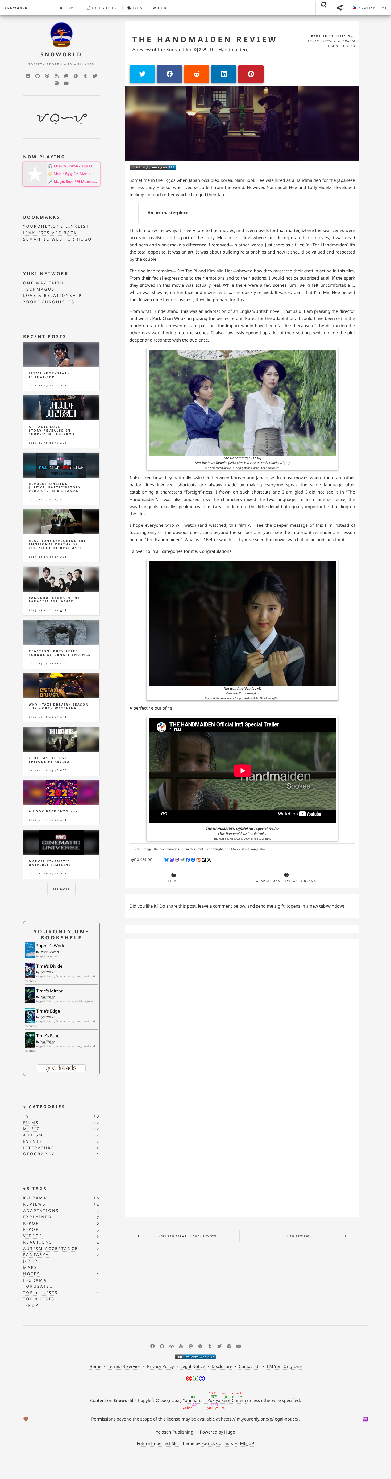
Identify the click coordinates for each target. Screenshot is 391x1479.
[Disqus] (242, 1010)
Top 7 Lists (39, 1299)
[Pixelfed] (75, 76)
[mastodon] (66, 76)
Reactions (37, 1242)
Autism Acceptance (50, 1248)
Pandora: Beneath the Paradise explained (54, 599)
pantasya (36, 1254)
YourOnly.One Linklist (56, 226)
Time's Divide (49, 966)
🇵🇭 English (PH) (369, 8)
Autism (33, 1135)
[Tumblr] (85, 76)
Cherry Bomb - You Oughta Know (76, 166)
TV (26, 1116)
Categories (103, 8)
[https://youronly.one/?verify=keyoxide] (195, 1356)
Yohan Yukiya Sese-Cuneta (332, 41)
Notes (31, 1273)
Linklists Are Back (50, 232)
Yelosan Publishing (174, 1432)
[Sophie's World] (30, 950)
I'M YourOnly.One (284, 1366)
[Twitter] (95, 76)
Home (69, 8)
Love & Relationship (52, 295)
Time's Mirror (49, 991)
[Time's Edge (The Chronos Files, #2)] (30, 1015)
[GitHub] (37, 76)
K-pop (31, 1223)
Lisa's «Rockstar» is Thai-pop (49, 375)
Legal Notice (192, 1366)
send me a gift (270, 906)
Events (33, 1141)
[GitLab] (47, 76)
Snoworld (16, 8)
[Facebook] (28, 76)
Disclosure (221, 1366)
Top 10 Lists (40, 1292)
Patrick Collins (215, 1443)
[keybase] (56, 76)
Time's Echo (48, 1036)
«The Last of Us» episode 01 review (49, 760)
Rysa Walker (47, 972)
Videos (33, 1235)
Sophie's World (51, 946)
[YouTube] (66, 83)
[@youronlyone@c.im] (153, 167)
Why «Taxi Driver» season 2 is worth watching (59, 706)
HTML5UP (244, 1443)
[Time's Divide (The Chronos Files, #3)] (30, 970)
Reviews (290, 881)
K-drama (308, 881)
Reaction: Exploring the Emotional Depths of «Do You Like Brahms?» (57, 544)
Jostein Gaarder (49, 952)
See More (61, 889)
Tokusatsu (38, 1286)
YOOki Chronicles (49, 302)
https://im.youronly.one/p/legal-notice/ (260, 1419)
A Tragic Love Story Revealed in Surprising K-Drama (52, 430)
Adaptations (268, 881)
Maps (30, 1267)
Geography (39, 1154)
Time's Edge (48, 1011)
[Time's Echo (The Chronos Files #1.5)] (30, 1040)
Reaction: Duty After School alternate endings (60, 653)
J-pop (30, 1261)
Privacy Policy (160, 1366)
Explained (37, 1217)
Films (173, 881)
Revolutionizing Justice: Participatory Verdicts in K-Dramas (55, 487)
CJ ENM (266, 838)
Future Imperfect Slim (158, 1443)
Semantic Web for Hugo (57, 239)
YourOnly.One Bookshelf (61, 934)
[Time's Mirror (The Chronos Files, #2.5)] (30, 995)
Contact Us (249, 1366)
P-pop (31, 1229)
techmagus (39, 289)
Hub (161, 8)
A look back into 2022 (54, 812)
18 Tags (35, 1188)
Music (31, 1128)
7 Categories (44, 1107)
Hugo (229, 1432)
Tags (137, 8)
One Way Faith (43, 283)
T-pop (31, 1305)
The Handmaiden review (205, 39)
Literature (38, 1148)
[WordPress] (56, 83)
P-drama (35, 1280)
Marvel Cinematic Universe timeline (50, 863)
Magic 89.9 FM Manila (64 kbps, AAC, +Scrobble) (76, 173)
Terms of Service (124, 1366)
